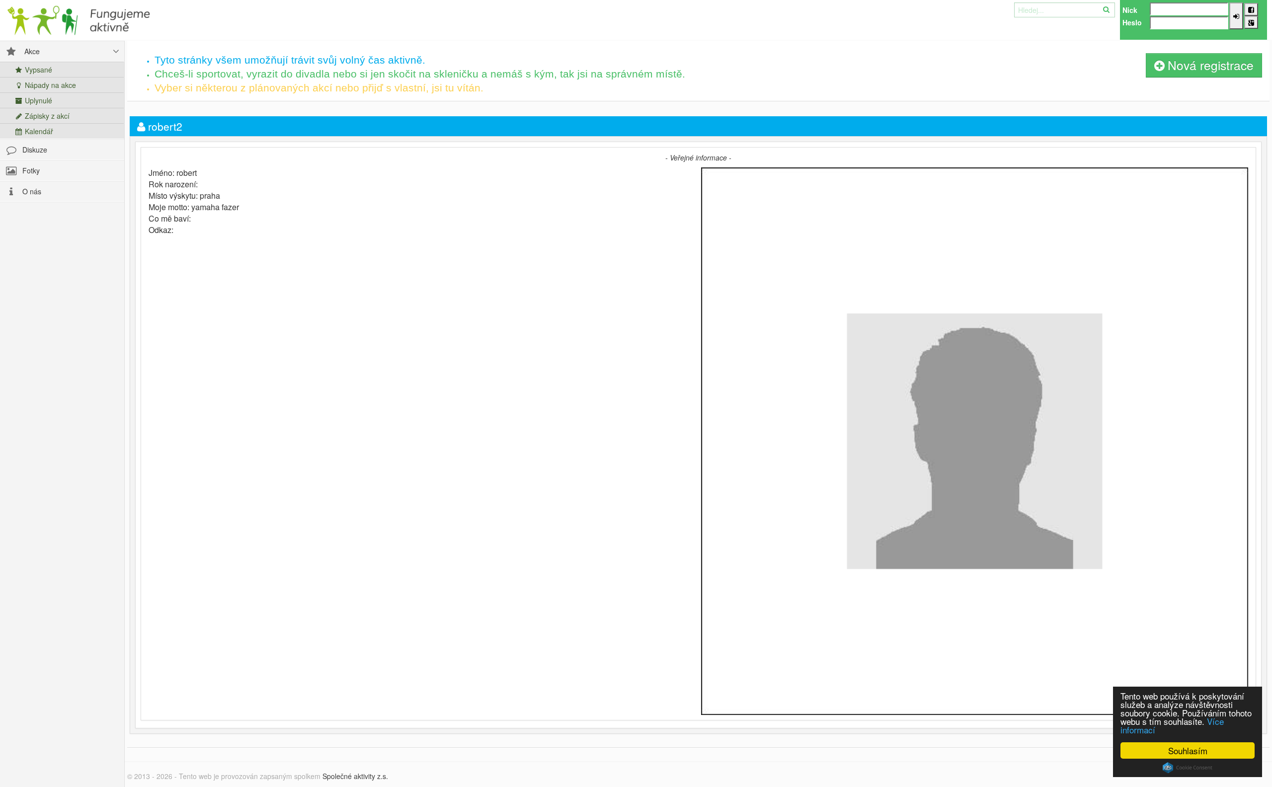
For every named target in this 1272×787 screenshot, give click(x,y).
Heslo (1132, 22)
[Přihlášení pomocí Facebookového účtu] (1251, 9)
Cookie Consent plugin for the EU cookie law (1187, 767)
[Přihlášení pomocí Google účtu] (1251, 22)
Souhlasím (1187, 750)
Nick (1129, 10)
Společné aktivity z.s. (355, 776)
